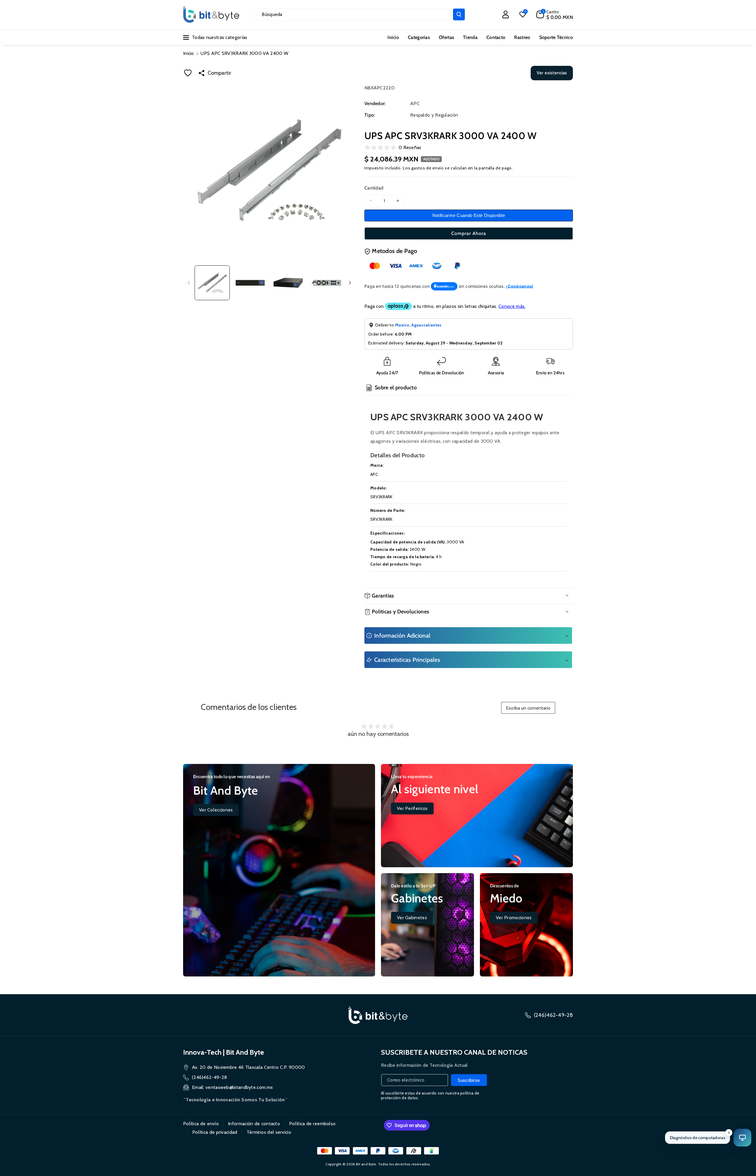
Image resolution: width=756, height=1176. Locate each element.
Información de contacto (254, 1123)
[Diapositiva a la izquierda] (188, 282)
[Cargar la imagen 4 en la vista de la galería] (326, 282)
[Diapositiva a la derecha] (350, 282)
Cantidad (373, 188)
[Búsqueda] (459, 14)
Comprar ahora (468, 233)
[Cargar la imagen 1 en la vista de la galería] (212, 282)
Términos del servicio (269, 1132)
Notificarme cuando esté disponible (468, 215)
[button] (554, 14)
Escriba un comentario (528, 708)
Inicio (188, 53)
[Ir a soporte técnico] (742, 1137)
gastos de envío (427, 168)
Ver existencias (552, 73)
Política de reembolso (312, 1123)
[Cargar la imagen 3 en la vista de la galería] (288, 282)
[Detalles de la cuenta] (505, 14)
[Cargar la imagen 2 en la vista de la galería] (250, 282)
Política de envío (201, 1123)
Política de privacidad (214, 1132)
